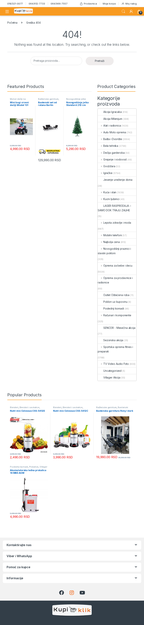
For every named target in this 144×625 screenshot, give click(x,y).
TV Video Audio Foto (116, 363)
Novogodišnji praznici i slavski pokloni (114, 251)
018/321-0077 (15, 3)
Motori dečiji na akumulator (18, 100)
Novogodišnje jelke (76, 99)
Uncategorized (112, 370)
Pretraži (99, 60)
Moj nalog (131, 3)
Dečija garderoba (114, 152)
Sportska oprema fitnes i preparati (115, 349)
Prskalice (34, 466)
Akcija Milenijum (112, 118)
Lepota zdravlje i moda (117, 222)
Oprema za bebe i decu (117, 265)
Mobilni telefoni (112, 235)
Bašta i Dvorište (112, 139)
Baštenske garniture (48, 99)
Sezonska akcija (113, 340)
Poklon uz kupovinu (115, 301)
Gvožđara (109, 166)
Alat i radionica (112, 125)
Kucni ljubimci (111, 199)
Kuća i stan (109, 192)
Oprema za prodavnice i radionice (115, 280)
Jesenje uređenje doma (117, 179)
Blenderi (14, 407)
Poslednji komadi (113, 308)
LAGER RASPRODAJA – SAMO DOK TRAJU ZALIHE (114, 208)
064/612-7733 (37, 3)
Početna (12, 22)
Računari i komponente (117, 315)
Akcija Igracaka (112, 111)
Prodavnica (90, 3)
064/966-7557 (59, 3)
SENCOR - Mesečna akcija (119, 327)
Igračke (107, 173)
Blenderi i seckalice (29, 407)
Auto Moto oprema (114, 132)
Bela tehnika (110, 145)
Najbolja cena (111, 242)
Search (123, 11)
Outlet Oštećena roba (116, 295)
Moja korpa (109, 3)
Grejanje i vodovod (115, 159)
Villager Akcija (111, 377)
